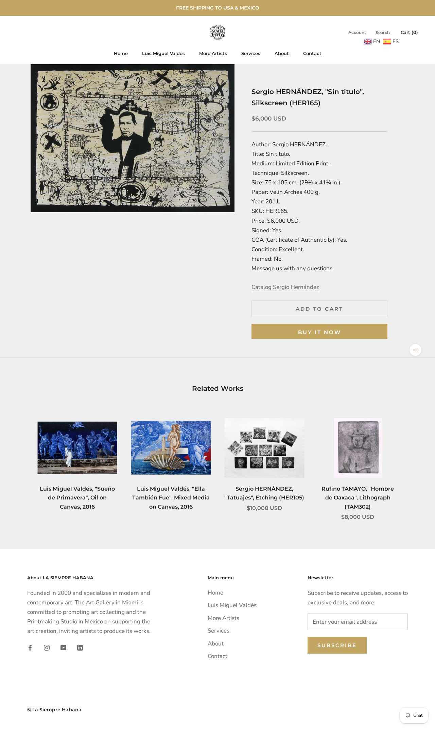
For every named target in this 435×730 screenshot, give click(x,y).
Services (250, 53)
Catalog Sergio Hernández (285, 287)
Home (121, 53)
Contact (312, 53)
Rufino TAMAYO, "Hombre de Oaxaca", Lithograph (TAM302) (357, 498)
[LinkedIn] (80, 647)
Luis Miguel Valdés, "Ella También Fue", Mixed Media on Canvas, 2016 (171, 498)
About (282, 53)
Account (357, 32)
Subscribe (337, 645)
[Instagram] (47, 647)
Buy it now (319, 332)
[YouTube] (63, 647)
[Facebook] (30, 647)
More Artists (213, 53)
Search (383, 32)
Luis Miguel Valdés (163, 53)
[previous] (21, 462)
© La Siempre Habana (54, 710)
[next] (413, 462)
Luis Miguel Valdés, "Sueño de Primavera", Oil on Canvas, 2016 (77, 498)
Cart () (409, 32)
